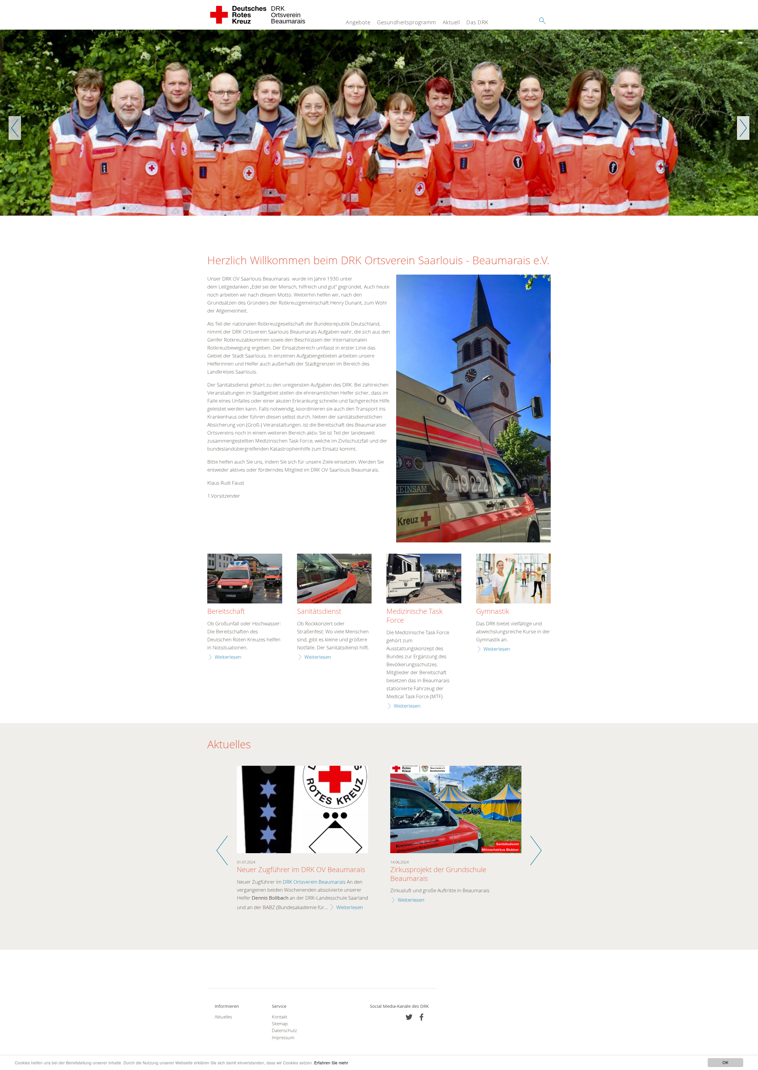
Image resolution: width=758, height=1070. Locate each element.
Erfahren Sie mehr (331, 1063)
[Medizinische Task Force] (423, 579)
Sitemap (280, 1023)
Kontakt (279, 1017)
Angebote (358, 22)
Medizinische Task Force (414, 616)
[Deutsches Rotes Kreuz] (238, 15)
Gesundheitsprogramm (406, 22)
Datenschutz (284, 1030)
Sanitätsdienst (319, 611)
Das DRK (477, 22)
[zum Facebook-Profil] (409, 1017)
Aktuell (451, 22)
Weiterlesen (228, 656)
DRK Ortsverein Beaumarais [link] (314, 881)
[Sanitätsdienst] (334, 579)
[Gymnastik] (513, 579)
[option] (379, 123)
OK (725, 1062)
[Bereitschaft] (244, 579)
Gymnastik (492, 611)
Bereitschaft (226, 611)
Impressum (283, 1037)
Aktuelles (223, 1017)
